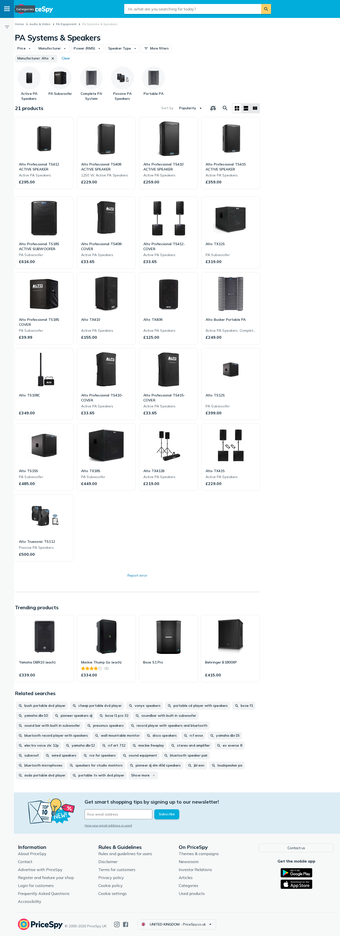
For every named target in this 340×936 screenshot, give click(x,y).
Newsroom (189, 861)
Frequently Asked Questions (43, 893)
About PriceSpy (32, 853)
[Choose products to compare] (213, 108)
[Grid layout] (236, 108)
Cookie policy (110, 885)
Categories (188, 885)
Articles (186, 877)
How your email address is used (108, 825)
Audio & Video (40, 24)
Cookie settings (112, 893)
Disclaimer (107, 861)
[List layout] (245, 108)
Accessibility (29, 901)
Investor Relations (195, 869)
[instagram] (116, 924)
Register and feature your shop (46, 877)
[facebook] (125, 924)
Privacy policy (111, 877)
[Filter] (7, 27)
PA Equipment (66, 24)
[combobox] (192, 9)
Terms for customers (116, 869)
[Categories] (7, 9)
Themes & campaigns (199, 853)
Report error (137, 575)
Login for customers (36, 885)
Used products (192, 893)
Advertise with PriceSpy (40, 869)
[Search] (266, 9)
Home (19, 24)
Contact (25, 861)
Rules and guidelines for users (125, 853)
